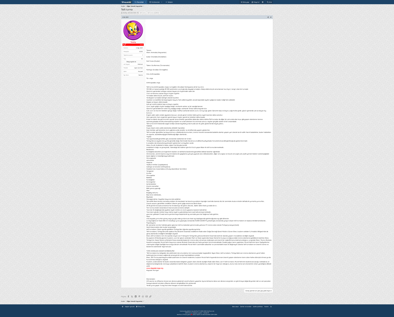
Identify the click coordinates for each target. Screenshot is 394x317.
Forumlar (140, 2)
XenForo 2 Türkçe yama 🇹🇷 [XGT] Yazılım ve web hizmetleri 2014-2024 (197, 314)
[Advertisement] (208, 34)
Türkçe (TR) (141, 306)
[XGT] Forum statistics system (197, 313)
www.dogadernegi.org (154, 268)
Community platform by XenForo (197, 311)
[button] (145, 2)
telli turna (143, 13)
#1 (271, 17)
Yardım (266, 306)
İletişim (170, 2)
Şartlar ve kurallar (245, 306)
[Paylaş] (268, 17)
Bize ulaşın (235, 306)
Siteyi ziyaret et (131, 61)
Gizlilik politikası (258, 306)
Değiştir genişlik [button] (130, 306)
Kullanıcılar (156, 2)
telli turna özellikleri (153, 13)
